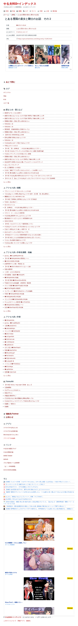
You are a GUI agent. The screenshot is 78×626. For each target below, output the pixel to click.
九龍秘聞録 (8, 387)
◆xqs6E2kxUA (9, 345)
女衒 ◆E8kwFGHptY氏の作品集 (14, 307)
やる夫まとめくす (22, 32)
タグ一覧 (6, 103)
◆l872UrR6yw (9, 366)
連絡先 (28, 621)
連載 (20, 11)
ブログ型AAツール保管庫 (11, 463)
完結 (4, 96)
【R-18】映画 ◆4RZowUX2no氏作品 (15, 280)
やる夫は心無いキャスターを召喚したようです (18, 243)
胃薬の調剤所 (8, 269)
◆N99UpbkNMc (9, 320)
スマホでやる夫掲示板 (10, 431)
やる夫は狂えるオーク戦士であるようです (17, 143)
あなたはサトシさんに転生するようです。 (17, 232)
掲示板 (54, 11)
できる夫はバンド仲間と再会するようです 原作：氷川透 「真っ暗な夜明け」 (27, 194)
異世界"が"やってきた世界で (13, 113)
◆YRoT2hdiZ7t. (9, 355)
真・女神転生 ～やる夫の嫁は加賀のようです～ (19, 207)
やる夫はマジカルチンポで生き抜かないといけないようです (22, 226)
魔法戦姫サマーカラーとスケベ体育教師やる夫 (18, 218)
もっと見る (7, 182)
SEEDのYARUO (9, 221)
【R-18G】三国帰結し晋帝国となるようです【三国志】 (21, 199)
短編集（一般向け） (10, 404)
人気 (47, 11)
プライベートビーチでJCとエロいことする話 (18, 191)
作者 (40, 11)
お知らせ (9, 417)
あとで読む (10, 82)
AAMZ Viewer (7, 456)
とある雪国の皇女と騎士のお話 (26, 29)
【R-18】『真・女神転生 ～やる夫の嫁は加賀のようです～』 (23, 148)
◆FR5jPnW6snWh (10, 358)
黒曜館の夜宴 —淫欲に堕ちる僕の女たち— (17, 121)
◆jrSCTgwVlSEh (9, 336)
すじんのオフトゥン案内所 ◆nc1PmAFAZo (17, 302)
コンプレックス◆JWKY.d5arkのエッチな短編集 (18, 291)
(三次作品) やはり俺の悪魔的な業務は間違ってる (19, 398)
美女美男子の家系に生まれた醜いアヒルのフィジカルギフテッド (24, 162)
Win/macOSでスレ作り (10, 435)
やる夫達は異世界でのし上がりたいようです (18, 216)
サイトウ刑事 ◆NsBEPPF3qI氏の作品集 (16, 285)
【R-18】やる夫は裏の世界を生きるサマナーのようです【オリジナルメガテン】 (28, 176)
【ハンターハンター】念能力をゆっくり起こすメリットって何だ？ (25, 484)
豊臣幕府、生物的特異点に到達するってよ (17, 129)
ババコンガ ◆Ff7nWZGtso (12, 364)
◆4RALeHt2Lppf (10, 353)
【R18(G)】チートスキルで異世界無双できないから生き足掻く (23, 235)
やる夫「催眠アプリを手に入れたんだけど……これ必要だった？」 (24, 170)
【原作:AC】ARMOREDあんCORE (14, 135)
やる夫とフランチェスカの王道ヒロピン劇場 (18, 154)
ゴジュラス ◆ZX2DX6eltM (12, 331)
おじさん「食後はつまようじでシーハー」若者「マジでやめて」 (24, 496)
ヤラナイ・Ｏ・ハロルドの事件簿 (14, 213)
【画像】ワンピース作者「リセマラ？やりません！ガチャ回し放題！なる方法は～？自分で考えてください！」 (38, 482)
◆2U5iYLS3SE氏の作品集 (12, 261)
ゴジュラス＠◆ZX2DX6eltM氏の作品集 (16, 299)
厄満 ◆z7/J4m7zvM (10, 372)
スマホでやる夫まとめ (10, 427)
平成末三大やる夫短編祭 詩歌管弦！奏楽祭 (18, 283)
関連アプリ (21, 621)
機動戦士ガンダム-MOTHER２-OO (15, 196)
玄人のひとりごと (10, 205)
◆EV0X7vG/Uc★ (9, 339)
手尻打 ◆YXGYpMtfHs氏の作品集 (14, 294)
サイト (33, 11)
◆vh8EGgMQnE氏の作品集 (13, 296)
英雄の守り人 (8, 393)
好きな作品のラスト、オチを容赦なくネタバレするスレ (21, 487)
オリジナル (7, 92)
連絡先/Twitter (12, 413)
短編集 (7, 406)
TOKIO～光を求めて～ (11, 202)
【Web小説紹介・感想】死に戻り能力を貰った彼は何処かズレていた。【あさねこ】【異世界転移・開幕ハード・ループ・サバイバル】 (38, 503)
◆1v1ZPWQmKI (9, 342)
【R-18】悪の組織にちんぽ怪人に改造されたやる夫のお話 (22, 173)
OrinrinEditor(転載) (9, 470)
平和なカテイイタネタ (11, 146)
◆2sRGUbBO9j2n (10, 328)
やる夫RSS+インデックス (19, 3)
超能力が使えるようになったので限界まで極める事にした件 (22, 159)
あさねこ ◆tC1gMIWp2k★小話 (14, 256)
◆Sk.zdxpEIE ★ (9, 361)
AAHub (5, 459)
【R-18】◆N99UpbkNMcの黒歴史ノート (17, 258)
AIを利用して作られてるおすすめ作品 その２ (18, 499)
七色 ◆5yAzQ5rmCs (10, 326)
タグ (26, 11)
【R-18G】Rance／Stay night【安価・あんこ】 (18, 385)
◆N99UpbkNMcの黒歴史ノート (14, 305)
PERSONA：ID (9, 124)
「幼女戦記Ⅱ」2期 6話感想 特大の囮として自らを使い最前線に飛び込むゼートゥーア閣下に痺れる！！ (35, 506)
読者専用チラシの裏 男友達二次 (14, 264)
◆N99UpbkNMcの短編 (11, 277)
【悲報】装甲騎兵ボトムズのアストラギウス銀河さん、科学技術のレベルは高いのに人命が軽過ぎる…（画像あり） (39, 509)
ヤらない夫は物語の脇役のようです (15, 240)
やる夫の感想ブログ (9, 448)
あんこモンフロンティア (12, 165)
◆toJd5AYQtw (9, 369)
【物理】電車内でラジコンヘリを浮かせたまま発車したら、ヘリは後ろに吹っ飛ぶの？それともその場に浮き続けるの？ (38, 493)
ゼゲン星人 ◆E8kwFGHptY (13, 347)
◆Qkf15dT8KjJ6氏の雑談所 (12, 288)
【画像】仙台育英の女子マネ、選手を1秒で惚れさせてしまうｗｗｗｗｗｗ (27, 489)
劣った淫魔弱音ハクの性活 (12, 167)
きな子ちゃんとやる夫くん (12, 390)
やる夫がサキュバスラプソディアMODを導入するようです (22, 401)
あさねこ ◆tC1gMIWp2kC (12, 323)
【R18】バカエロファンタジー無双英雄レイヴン (19, 224)
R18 (4, 99)
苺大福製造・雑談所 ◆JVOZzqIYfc (14, 275)
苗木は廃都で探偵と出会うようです (15, 137)
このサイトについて (9, 621)
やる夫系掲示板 (8, 452)
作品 (13, 11)
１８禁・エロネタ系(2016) (12, 272)
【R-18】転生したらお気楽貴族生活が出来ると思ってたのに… (23, 237)
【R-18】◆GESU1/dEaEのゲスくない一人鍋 (17, 266)
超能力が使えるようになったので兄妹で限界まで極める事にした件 (24, 116)
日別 (7, 11)
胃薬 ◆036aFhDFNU (11, 350)
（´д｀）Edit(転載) (9, 466)
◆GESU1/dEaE (21, 25)
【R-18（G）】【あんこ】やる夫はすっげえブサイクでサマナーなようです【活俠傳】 (30, 178)
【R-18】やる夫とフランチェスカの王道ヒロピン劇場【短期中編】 (24, 151)
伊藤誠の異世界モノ (10, 396)
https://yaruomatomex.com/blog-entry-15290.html (35, 39)
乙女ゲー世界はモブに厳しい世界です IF (17, 229)
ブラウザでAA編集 (9, 438)
